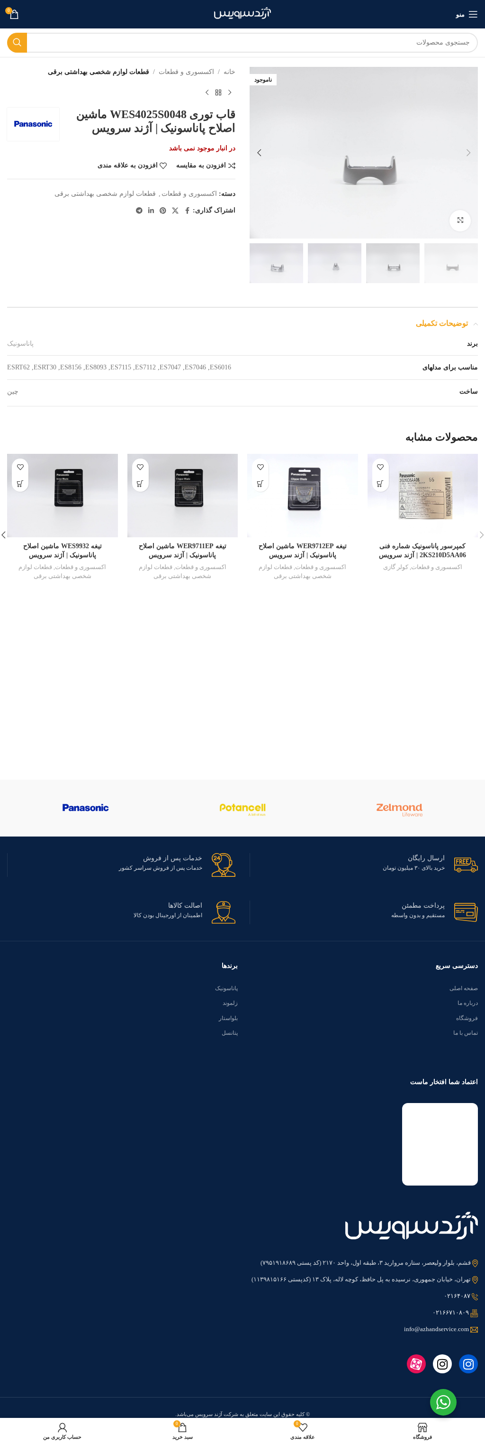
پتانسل (230, 1033)
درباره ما (468, 1003)
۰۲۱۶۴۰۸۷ (457, 1295)
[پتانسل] (242, 808)
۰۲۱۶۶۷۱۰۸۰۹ (450, 1312)
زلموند (230, 1003)
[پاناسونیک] (85, 808)
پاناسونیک (20, 343)
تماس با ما (465, 1033)
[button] (468, 152)
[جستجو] (17, 43)
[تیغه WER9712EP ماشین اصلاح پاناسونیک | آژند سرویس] (302, 495)
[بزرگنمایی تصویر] (460, 220)
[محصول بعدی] (207, 92)
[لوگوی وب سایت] (242, 13)
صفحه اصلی (463, 988)
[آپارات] (416, 1363)
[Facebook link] (187, 211)
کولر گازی (395, 566)
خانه (229, 71)
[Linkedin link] (151, 211)
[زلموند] (399, 808)
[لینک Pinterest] (163, 211)
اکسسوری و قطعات (186, 71)
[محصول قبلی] (229, 92)
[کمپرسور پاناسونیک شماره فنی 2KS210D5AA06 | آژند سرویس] (423, 495)
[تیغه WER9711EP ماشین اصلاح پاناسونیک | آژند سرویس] (182, 495)
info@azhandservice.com (436, 1329)
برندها (230, 965)
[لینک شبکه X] (175, 211)
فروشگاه (467, 1018)
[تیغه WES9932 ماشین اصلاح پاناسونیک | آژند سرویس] (62, 495)
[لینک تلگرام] (139, 211)
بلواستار (228, 1018)
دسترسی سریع (457, 965)
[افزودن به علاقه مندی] (380, 467)
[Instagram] (468, 1363)
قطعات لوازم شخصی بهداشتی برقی (98, 71)
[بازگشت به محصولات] (218, 92)
